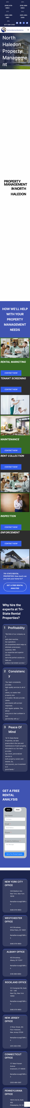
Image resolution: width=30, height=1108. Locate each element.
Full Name (9, 816)
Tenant (17, 809)
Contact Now (11, 373)
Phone (7, 833)
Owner (8, 809)
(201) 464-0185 (15, 1046)
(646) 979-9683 (15, 910)
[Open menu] (28, 30)
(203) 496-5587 (15, 1082)
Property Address (12, 841)
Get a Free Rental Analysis (14, 854)
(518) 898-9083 (15, 974)
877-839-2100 (9, 24)
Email (7, 824)
